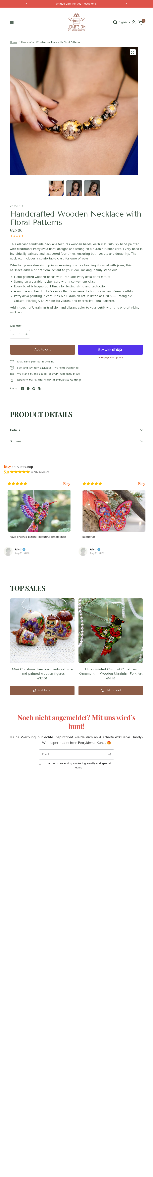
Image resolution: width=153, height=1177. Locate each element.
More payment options (110, 357)
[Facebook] (22, 388)
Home (13, 42)
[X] (28, 388)
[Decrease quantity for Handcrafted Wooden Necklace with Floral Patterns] (13, 334)
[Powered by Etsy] (67, 483)
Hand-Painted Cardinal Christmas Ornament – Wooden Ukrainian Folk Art (110, 671)
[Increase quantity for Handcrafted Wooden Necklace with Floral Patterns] (26, 334)
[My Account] (133, 22)
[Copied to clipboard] (39, 388)
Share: (14, 388)
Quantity (16, 326)
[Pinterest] (33, 388)
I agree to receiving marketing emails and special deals (78, 765)
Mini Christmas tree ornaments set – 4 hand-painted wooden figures (42, 671)
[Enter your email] (109, 754)
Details (15, 430)
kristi (18, 549)
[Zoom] (133, 52)
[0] (140, 22)
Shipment (17, 441)
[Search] (115, 22)
